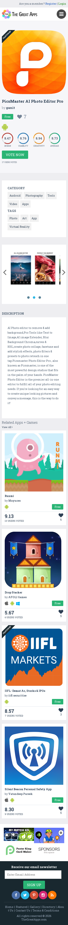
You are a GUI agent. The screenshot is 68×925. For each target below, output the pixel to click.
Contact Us (23, 910)
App (34, 218)
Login (62, 3)
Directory (48, 907)
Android (15, 195)
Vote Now (15, 154)
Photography (34, 195)
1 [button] (28, 297)
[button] (4, 271)
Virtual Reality (19, 226)
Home (9, 907)
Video (13, 204)
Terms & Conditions (45, 910)
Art (24, 218)
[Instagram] (43, 895)
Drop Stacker (13, 592)
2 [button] (34, 297)
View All (7, 427)
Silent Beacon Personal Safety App (28, 789)
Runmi (9, 496)
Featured (22, 907)
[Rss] (52, 895)
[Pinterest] (34, 895)
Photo (13, 218)
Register (51, 3)
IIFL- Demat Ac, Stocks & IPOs (25, 691)
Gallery (35, 907)
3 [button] (40, 297)
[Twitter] (25, 895)
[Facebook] (16, 895)
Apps (25, 204)
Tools (51, 195)
